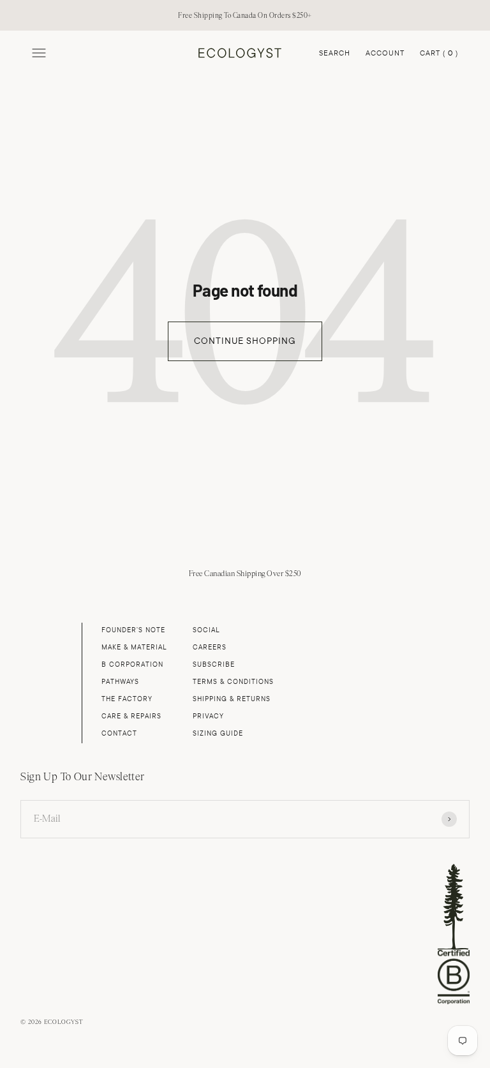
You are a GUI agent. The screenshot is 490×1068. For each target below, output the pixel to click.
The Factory (126, 699)
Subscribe (214, 664)
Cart (439, 54)
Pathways (120, 682)
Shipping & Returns (232, 699)
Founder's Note (133, 630)
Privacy (208, 716)
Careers (209, 647)
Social (206, 630)
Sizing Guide (218, 733)
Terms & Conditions (233, 682)
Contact (119, 733)
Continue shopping (245, 341)
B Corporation (132, 664)
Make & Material (134, 647)
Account (385, 52)
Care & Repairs (131, 716)
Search (334, 52)
